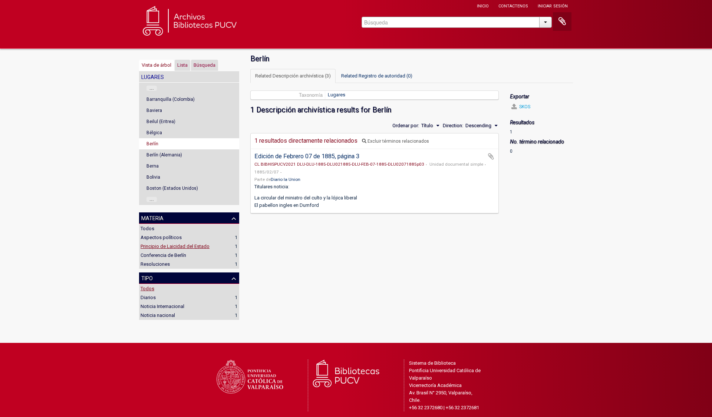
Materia (152, 217)
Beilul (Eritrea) (160, 121)
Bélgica (154, 132)
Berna (152, 166)
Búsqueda (204, 65)
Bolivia (153, 177)
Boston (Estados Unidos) (172, 188)
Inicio (483, 5)
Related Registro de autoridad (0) (376, 76)
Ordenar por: (405, 125)
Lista (182, 65)
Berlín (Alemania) (164, 155)
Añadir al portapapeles (491, 156)
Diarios (148, 297)
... (151, 88)
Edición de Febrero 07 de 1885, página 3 (306, 156)
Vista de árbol (156, 65)
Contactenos (513, 5)
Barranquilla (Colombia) (170, 99)
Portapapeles (562, 21)
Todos (147, 228)
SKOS (524, 106)
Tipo (147, 277)
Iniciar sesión (553, 5)
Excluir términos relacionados (397, 141)
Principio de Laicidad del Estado (175, 246)
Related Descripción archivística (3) (293, 76)
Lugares (336, 94)
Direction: (453, 125)
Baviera (154, 110)
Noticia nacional (158, 315)
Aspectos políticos (161, 237)
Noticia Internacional (162, 306)
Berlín (152, 143)
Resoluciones (155, 264)
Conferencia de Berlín (163, 255)
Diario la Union (285, 179)
